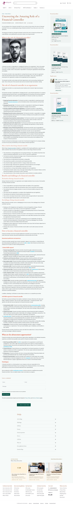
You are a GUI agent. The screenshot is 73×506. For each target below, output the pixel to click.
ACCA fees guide (40, 493)
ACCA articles (17, 495)
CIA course (28, 495)
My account (62, 497)
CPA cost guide (40, 488)
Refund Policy (62, 491)
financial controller (12, 148)
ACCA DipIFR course (30, 493)
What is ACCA (5, 495)
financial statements (13, 101)
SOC (28, 274)
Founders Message (36, 503)
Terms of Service (36, 398)
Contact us (42, 7)
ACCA (10, 7)
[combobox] (25, 3)
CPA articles (16, 488)
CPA (25, 243)
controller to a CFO (7, 346)
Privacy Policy (28, 398)
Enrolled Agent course (30, 489)
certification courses (18, 370)
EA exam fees (40, 489)
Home (3, 13)
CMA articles (16, 493)
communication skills (36, 305)
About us (30, 503)
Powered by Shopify (52, 503)
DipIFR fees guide (40, 495)
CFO (19, 342)
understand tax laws (32, 280)
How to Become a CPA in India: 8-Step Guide (62, 82)
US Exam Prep (17, 7)
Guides (35, 7)
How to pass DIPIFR (7, 493)
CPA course (28, 488)
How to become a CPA (7, 488)
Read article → (59, 90)
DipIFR (4, 7)
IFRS (18, 253)
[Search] (36, 3)
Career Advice (7, 13)
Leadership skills (7, 316)
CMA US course (29, 491)
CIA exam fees (40, 491)
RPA (30, 267)
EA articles (16, 489)
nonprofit (28, 358)
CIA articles (16, 491)
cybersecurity (35, 269)
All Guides (46, 503)
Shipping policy (63, 493)
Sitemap (61, 495)
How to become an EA (7, 489)
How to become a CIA (7, 491)
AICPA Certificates (27, 7)
